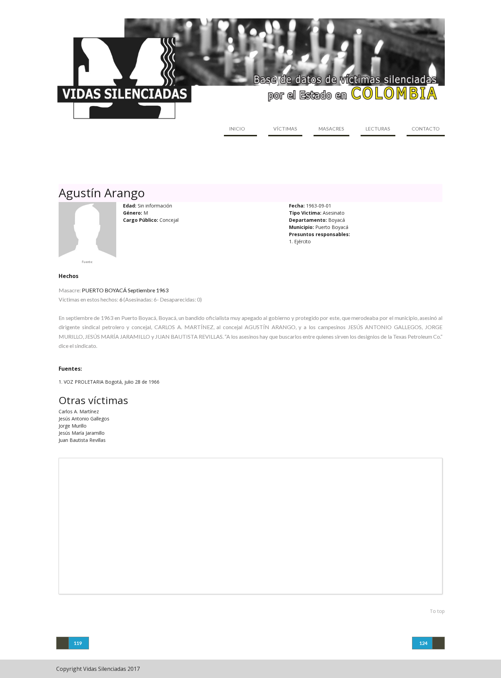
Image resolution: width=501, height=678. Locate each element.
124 (423, 643)
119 (78, 643)
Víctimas (285, 129)
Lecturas (378, 129)
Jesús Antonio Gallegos (84, 418)
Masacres (331, 129)
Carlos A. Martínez (79, 411)
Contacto (426, 129)
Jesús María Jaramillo (82, 433)
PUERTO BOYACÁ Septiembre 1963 (125, 290)
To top (437, 611)
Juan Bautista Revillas (82, 440)
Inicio (237, 129)
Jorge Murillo (73, 425)
